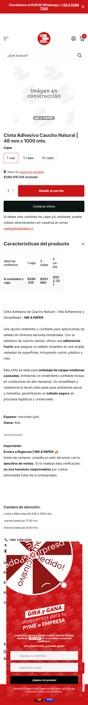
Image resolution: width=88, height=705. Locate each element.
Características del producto (36, 244)
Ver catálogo (6, 39)
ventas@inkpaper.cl (18, 228)
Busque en (79, 55)
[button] (15, 187)
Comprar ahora (44, 206)
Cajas (8, 148)
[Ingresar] (73, 38)
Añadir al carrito (51, 191)
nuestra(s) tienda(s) (32, 172)
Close (83, 7)
